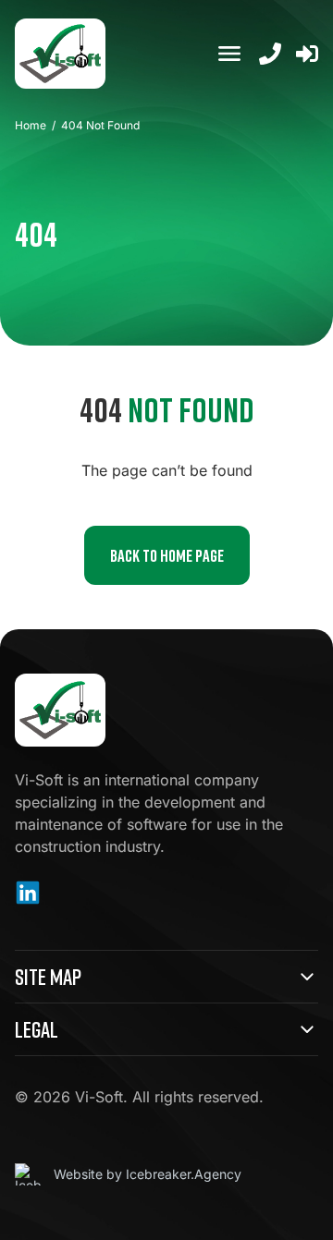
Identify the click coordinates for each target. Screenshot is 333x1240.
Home (30, 125)
